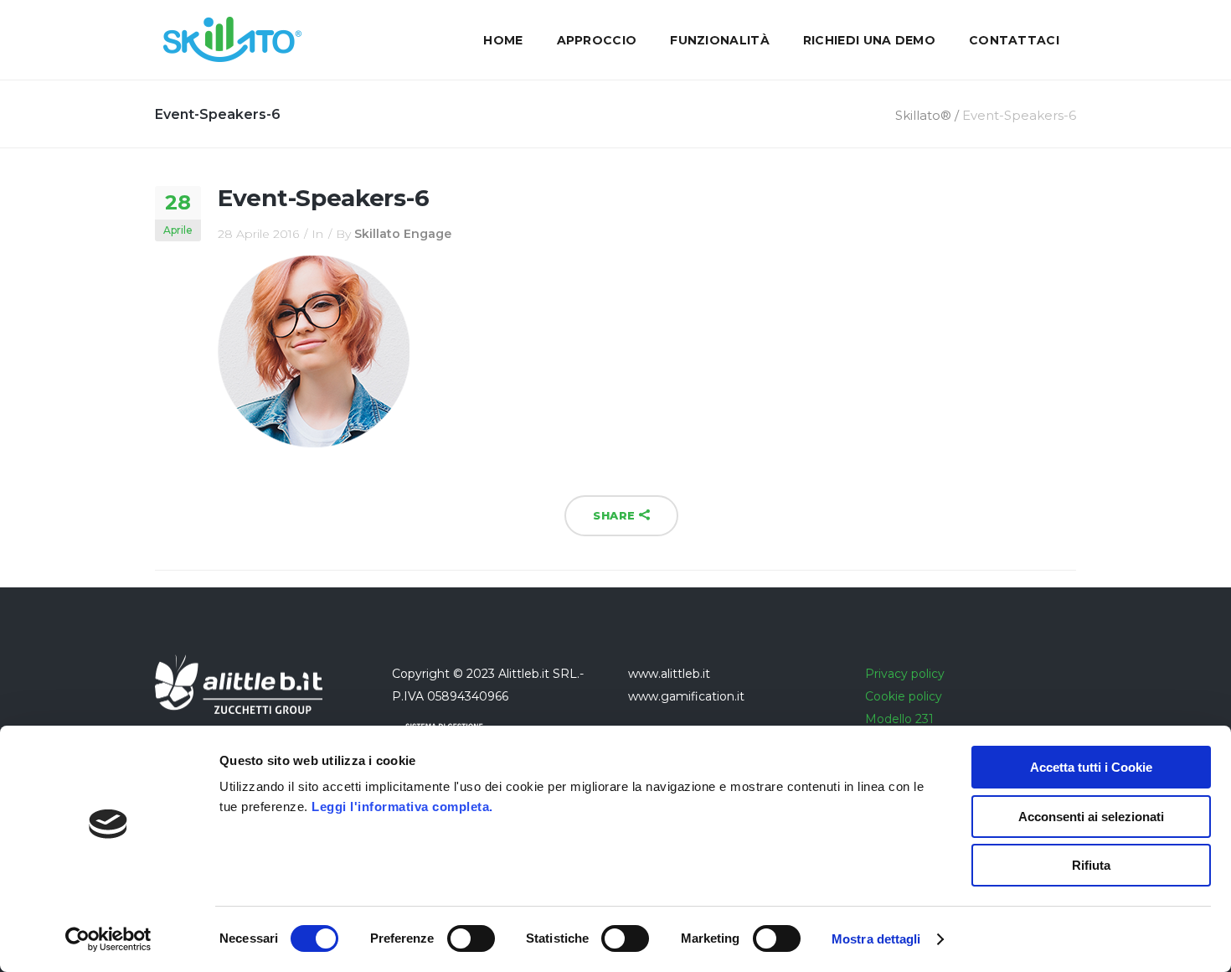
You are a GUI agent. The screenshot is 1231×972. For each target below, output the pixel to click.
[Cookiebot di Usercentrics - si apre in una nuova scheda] (108, 939)
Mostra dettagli (876, 939)
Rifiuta (1091, 865)
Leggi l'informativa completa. (402, 806)
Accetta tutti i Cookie (1091, 767)
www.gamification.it (686, 696)
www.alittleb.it (669, 673)
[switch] (471, 938)
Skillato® (923, 115)
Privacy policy (905, 673)
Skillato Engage (402, 233)
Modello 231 (899, 718)
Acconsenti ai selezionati (1091, 816)
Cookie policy (903, 696)
